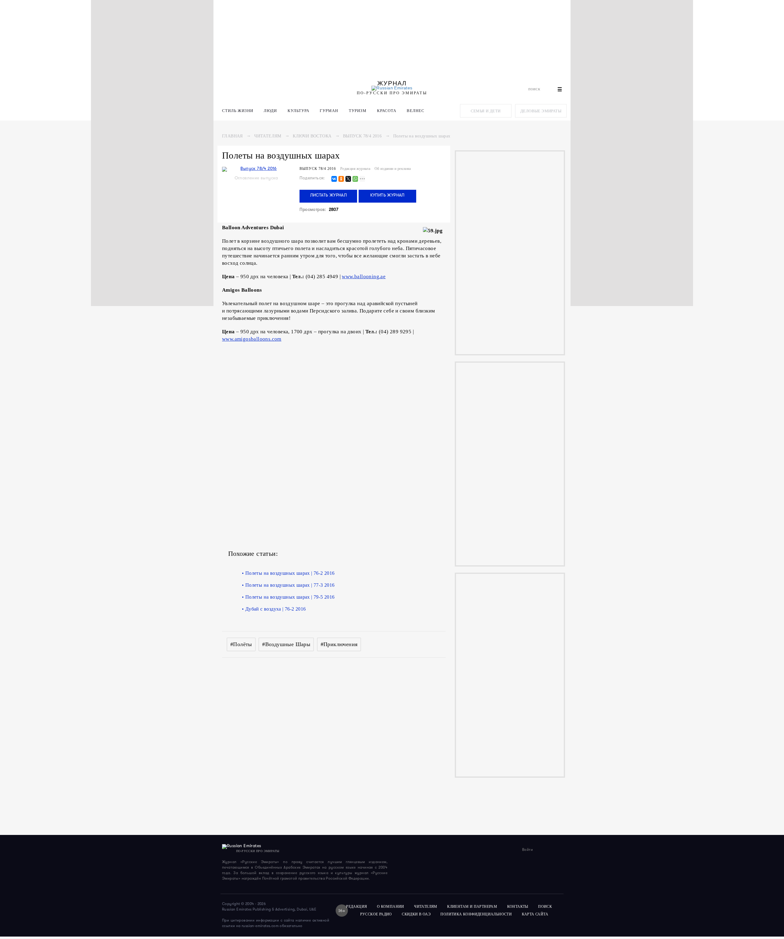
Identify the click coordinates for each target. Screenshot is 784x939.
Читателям (267, 136)
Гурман (329, 110)
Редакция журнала (355, 168)
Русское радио (376, 914)
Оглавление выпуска (256, 178)
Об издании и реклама (393, 168)
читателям (425, 906)
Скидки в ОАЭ (416, 914)
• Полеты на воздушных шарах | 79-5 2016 (288, 597)
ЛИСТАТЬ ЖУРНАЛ (328, 195)
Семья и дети (486, 111)
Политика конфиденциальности (476, 914)
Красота (386, 110)
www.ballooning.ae (364, 276)
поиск (545, 906)
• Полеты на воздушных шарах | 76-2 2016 (288, 573)
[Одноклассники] (341, 179)
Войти (527, 850)
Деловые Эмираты (540, 111)
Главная (232, 136)
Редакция (356, 906)
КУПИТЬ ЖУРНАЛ (387, 195)
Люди (270, 110)
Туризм (358, 110)
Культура (298, 110)
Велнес (415, 110)
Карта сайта (535, 914)
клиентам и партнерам (472, 906)
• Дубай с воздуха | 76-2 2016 (274, 609)
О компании (390, 906)
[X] (348, 179)
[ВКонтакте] (334, 179)
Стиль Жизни (237, 110)
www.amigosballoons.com (251, 339)
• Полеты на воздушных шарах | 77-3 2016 (288, 585)
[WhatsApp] (355, 179)
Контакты (517, 906)
